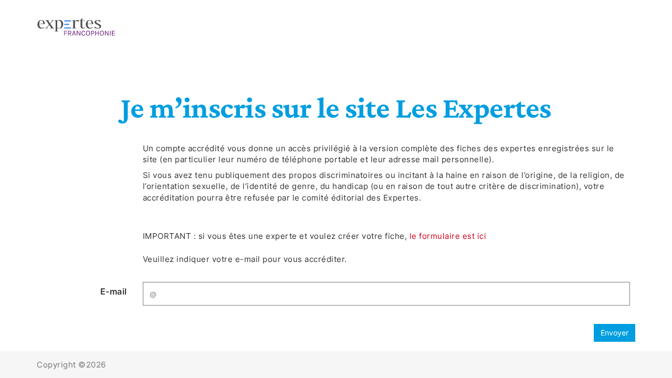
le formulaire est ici (448, 236)
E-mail (113, 291)
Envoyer (614, 332)
